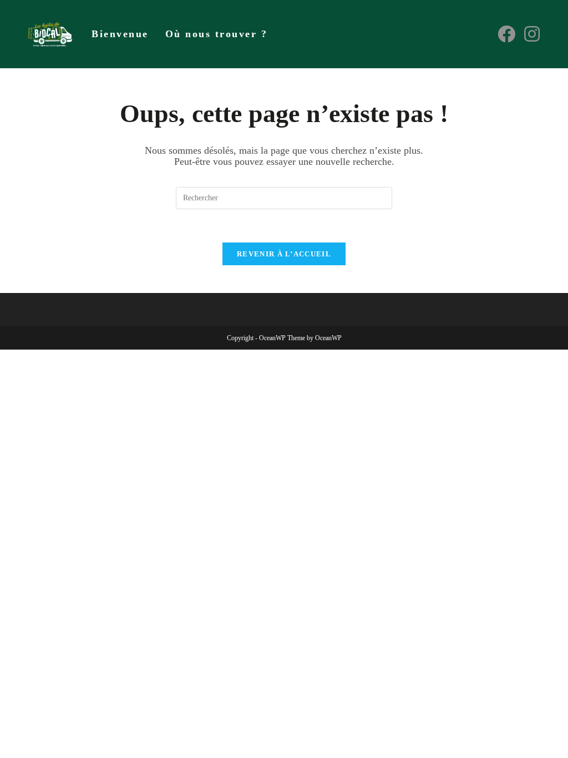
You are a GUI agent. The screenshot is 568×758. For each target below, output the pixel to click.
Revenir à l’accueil (284, 254)
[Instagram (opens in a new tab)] (532, 34)
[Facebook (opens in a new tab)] (506, 34)
